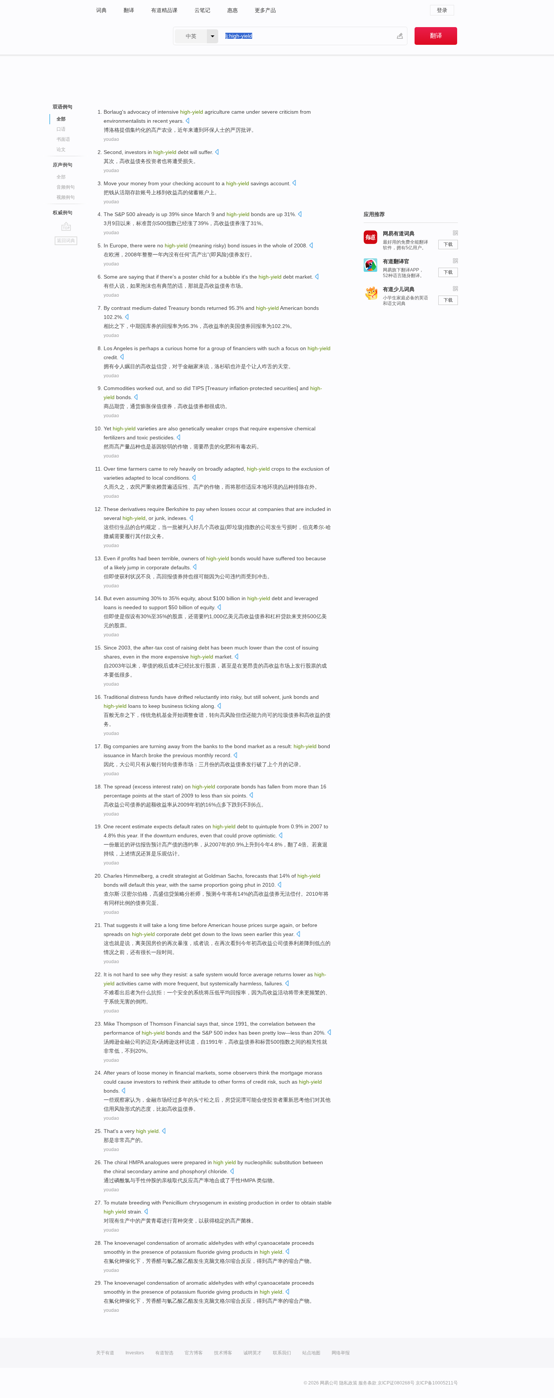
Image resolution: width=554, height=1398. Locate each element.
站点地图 (311, 1352)
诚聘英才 (252, 1352)
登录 (442, 10)
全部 (61, 177)
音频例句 (66, 187)
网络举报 (341, 1352)
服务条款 (367, 1383)
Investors (134, 1352)
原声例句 (62, 165)
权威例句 (62, 212)
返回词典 (66, 240)
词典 (101, 10)
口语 (61, 129)
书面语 (63, 139)
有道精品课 (164, 10)
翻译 (129, 10)
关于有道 (105, 1352)
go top (66, 226)
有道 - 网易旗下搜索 (127, 36)
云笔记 (202, 10)
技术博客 (223, 1352)
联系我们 (282, 1352)
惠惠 (232, 10)
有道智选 (164, 1352)
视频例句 (66, 197)
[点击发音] (187, 121)
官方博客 (194, 1352)
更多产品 (265, 10)
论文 (61, 149)
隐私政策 (348, 1383)
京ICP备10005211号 (437, 1383)
